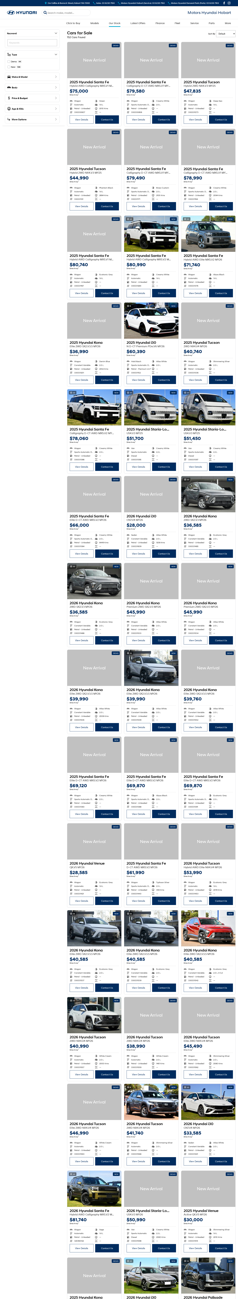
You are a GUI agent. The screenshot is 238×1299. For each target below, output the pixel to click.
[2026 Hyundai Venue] (94, 841)
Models (94, 23)
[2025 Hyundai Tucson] (208, 60)
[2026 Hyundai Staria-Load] (151, 1189)
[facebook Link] (224, 3)
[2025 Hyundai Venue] (208, 1189)
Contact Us (107, 119)
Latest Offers (138, 23)
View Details (81, 119)
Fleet (177, 23)
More (228, 23)
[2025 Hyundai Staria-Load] (151, 407)
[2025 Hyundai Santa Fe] (94, 60)
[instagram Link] (229, 3)
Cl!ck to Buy (73, 23)
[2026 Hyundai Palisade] (208, 1276)
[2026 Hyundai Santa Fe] (94, 1189)
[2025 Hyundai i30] (151, 321)
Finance (160, 23)
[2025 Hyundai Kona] (94, 321)
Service (194, 23)
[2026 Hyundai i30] (151, 494)
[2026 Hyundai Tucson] (208, 841)
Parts (212, 23)
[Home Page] (22, 13)
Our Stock (114, 23)
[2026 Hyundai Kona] (208, 494)
